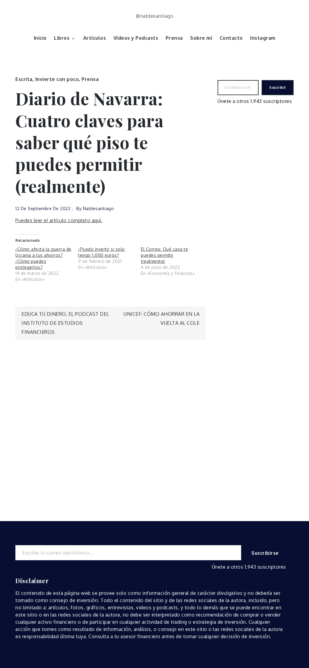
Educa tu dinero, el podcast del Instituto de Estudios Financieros (65, 323)
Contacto (231, 38)
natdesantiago (98, 208)
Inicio (40, 38)
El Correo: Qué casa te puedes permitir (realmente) (164, 255)
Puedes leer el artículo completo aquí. (58, 220)
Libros (61, 38)
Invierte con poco (57, 79)
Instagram (263, 38)
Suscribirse (265, 553)
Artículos (94, 38)
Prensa (174, 38)
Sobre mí (201, 38)
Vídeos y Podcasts (135, 38)
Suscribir (277, 87)
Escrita (24, 79)
